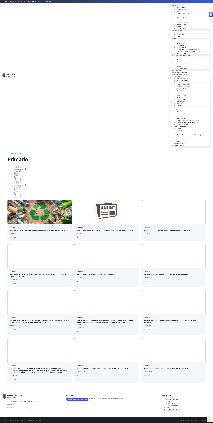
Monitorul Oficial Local (179, 74)
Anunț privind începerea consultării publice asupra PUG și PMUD (102, 369)
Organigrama (180, 43)
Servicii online (176, 70)
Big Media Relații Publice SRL (199, 420)
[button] (199, 2)
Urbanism (179, 66)
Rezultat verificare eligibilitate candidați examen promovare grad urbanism (170, 322)
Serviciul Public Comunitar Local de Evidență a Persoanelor (193, 64)
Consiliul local (180, 34)
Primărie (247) (18, 179)
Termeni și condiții (171, 403)
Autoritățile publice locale (180, 30)
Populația (179, 20)
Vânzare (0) (17, 181)
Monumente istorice (182, 22)
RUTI (178, 36)
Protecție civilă (181, 62)
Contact (168, 401)
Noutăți (20, 153)
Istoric (178, 11)
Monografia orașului (182, 9)
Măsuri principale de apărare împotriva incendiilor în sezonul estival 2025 (106, 230)
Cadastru (179, 57)
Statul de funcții (181, 47)
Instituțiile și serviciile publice (181, 55)
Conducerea (180, 41)
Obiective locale (181, 24)
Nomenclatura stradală (179, 72)
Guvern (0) (17, 177)
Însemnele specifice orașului (184, 15)
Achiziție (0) (18, 167)
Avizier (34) (17, 171)
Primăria (175, 39)
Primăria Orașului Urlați (16, 395)
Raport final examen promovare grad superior (95, 274)
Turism (179, 26)
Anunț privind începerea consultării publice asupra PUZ (166, 369)
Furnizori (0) (18, 175)
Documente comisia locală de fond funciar (188, 51)
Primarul (179, 32)
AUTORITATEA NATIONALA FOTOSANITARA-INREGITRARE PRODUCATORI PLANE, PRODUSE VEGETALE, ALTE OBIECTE (39, 322)
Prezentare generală (182, 7)
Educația (179, 60)
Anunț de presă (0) (20, 169)
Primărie (14, 227)
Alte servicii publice (182, 68)
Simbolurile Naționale (182, 18)
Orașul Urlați (11, 74)
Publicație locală (181, 28)
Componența (180, 45)
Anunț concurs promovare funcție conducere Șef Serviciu (167, 230)
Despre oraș (176, 5)
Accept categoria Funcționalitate (77, 399)
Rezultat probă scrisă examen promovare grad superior (166, 274)
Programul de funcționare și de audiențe (188, 49)
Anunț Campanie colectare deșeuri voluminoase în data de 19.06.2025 (38, 230)
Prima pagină (12, 153)
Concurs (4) (17, 173)
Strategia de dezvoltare (183, 13)
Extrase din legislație (182, 53)
